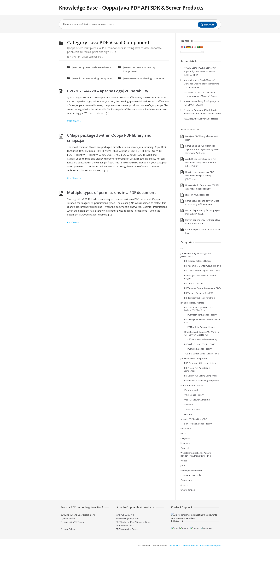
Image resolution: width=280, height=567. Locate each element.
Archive (184, 484)
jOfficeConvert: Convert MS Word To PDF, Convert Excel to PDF (201, 333)
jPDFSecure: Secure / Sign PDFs (199, 293)
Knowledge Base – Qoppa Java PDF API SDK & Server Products (131, 7)
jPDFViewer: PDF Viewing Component (144, 78)
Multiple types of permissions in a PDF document (111, 192)
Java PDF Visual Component (86, 56)
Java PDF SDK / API (125, 514)
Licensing (185, 443)
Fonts (183, 433)
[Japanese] (194, 47)
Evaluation (186, 428)
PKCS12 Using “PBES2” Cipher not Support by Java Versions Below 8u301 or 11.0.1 (200, 71)
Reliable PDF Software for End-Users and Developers (195, 545)
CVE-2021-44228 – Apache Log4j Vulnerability (107, 91)
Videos (184, 460)
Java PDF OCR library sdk (197, 194)
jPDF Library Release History (197, 260)
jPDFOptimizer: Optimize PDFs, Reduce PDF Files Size (198, 309)
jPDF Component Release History (91, 67)
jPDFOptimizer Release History (202, 314)
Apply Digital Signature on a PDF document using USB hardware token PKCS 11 (200, 162)
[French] (185, 47)
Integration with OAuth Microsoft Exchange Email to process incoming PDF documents (201, 84)
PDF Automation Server (192, 385)
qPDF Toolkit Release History (198, 423)
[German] (188, 47)
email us (190, 518)
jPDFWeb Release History (199, 348)
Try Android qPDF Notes (72, 521)
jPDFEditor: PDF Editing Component (93, 78)
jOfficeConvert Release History (202, 339)
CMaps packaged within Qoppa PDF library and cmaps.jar (109, 137)
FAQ (182, 248)
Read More (74, 120)
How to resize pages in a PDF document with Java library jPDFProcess (199, 176)
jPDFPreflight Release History (201, 327)
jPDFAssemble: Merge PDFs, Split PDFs (202, 265)
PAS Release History (194, 394)
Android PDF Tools (125, 525)
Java (183, 465)
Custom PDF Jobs (192, 409)
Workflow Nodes (192, 389)
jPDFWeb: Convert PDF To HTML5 (199, 344)
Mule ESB (188, 404)
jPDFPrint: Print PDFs (193, 283)
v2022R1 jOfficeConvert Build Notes (201, 118)
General (185, 448)
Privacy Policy (68, 529)
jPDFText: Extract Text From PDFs (199, 297)
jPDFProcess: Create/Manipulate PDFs (202, 288)
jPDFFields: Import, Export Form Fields (202, 270)
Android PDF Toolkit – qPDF (194, 419)
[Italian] (191, 47)
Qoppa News (187, 480)
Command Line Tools (191, 475)
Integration (186, 438)
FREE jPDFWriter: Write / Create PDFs (201, 353)
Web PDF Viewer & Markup (197, 399)
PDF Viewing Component (128, 518)
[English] (182, 47)
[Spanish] (201, 47)
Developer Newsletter (191, 470)
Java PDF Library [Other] (192, 302)
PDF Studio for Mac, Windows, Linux (133, 521)
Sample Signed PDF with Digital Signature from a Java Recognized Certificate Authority (202, 149)
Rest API (188, 414)
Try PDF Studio (68, 518)
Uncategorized (188, 489)
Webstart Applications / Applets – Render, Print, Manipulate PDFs (197, 454)
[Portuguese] (198, 47)
